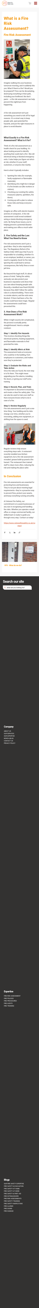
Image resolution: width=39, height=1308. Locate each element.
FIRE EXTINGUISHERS (11, 1196)
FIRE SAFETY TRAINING (12, 1201)
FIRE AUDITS (8, 1003)
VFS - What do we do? (13, 565)
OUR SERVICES (9, 733)
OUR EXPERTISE (9, 736)
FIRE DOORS (8, 1208)
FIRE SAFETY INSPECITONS (13, 1204)
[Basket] (29, 3)
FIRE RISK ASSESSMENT (12, 996)
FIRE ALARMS (8, 1206)
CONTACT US (8, 741)
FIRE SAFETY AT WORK (11, 1191)
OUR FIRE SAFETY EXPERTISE (14, 1184)
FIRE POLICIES (9, 998)
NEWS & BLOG (9, 738)
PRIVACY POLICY (9, 743)
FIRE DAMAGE (9, 1211)
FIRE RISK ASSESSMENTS (12, 1198)
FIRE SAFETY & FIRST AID (12, 1194)
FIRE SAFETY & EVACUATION (14, 1186)
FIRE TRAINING (9, 1006)
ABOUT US (7, 731)
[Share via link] (19, 532)
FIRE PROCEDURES (10, 1001)
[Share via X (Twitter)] (10, 532)
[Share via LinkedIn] (15, 532)
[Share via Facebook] (5, 532)
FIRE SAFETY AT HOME (12, 1189)
